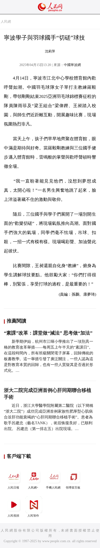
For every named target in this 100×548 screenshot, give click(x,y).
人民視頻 (13, 515)
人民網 (6, 21)
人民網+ (33, 487)
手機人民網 (53, 487)
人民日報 (13, 487)
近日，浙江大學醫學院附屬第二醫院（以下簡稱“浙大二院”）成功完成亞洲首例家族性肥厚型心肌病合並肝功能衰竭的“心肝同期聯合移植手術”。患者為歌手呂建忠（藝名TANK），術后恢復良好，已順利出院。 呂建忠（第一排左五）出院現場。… (48, 417)
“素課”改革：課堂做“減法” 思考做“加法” (48, 333)
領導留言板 (73, 487)
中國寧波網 (72, 65)
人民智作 (33, 515)
